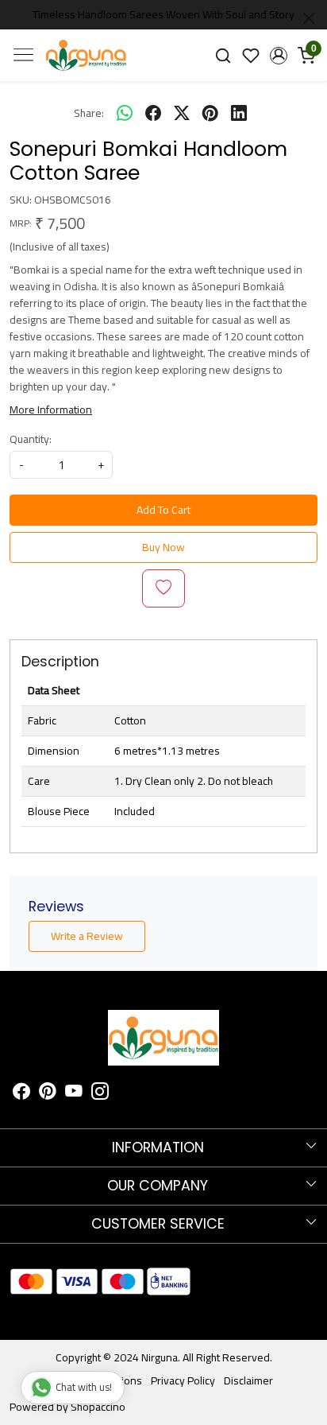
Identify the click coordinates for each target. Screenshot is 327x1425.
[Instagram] (100, 1093)
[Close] (308, 18)
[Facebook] (21, 1093)
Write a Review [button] (87, 936)
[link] (223, 55)
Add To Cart (163, 509)
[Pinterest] (48, 1093)
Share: (89, 113)
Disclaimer (248, 1380)
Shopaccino (98, 1406)
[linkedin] (239, 113)
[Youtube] (74, 1093)
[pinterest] (210, 113)
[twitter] (181, 113)
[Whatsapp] (124, 113)
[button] (278, 55)
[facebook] (153, 113)
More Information (51, 409)
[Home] (86, 55)
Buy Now (163, 547)
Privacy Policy (183, 1380)
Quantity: (31, 439)
